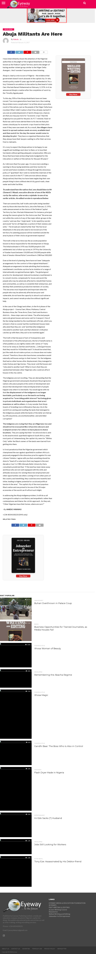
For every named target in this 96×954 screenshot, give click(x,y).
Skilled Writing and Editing (59, 914)
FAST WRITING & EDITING (59, 907)
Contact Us (15, 949)
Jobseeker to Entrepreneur (59, 916)
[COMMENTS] (44, 52)
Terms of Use (37, 949)
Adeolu (16, 39)
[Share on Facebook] (11, 52)
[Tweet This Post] (19, 52)
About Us (5, 949)
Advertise (26, 949)
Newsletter (53, 912)
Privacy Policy (49, 949)
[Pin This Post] (27, 52)
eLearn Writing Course (58, 910)
